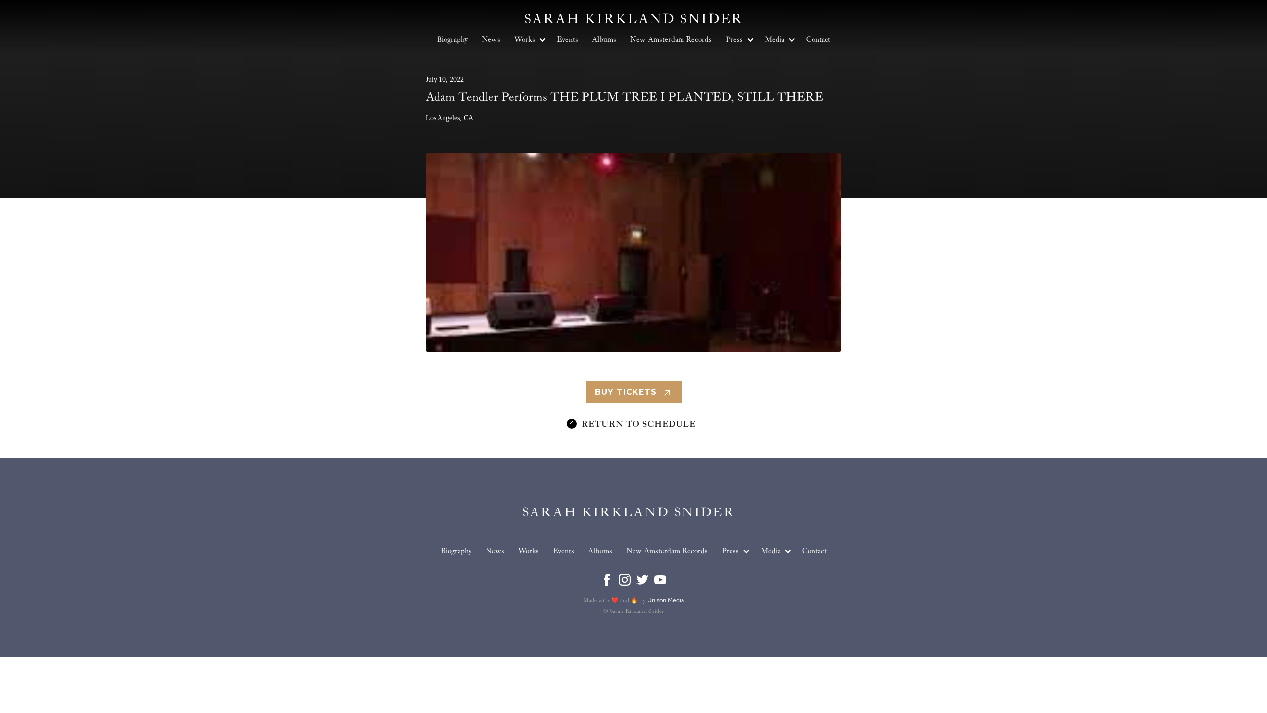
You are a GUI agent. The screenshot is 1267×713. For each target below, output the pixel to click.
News (495, 551)
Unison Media (665, 600)
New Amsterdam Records (667, 551)
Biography (456, 551)
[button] (734, 551)
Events (563, 551)
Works (528, 551)
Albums (600, 551)
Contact (814, 551)
